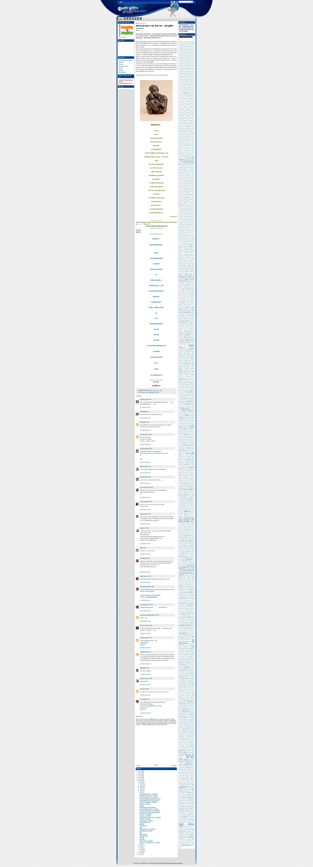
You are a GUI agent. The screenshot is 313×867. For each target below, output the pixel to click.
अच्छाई (184, 257)
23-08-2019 (185, 180)
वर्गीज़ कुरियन (191, 689)
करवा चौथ (184, 328)
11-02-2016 (192, 95)
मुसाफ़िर (188, 619)
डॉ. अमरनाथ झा (189, 439)
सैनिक (183, 806)
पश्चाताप (181, 502)
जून (140, 792)
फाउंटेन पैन (186, 537)
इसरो (191, 301)
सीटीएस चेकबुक (188, 794)
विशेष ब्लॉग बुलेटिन (182, 703)
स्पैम (186, 814)
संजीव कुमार (190, 772)
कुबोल (185, 345)
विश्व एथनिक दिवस (190, 705)
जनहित (193, 407)
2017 (139, 774)
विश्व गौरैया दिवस (185, 709)
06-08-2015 (186, 68)
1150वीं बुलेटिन (181, 101)
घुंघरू (141, 832)
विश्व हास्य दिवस (190, 733)
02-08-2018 (186, 49)
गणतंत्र (188, 365)
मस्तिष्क (184, 601)
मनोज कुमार (181, 598)
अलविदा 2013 (188, 273)
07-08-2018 (186, 74)
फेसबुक (193, 538)
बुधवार (185, 557)
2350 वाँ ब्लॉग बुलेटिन (184, 183)
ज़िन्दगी (180, 420)
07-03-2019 (192, 71)
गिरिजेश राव (181, 371)
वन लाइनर (181, 687)
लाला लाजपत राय (191, 678)
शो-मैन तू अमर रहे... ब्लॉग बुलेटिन (146, 841)
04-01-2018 (192, 55)
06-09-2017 (182, 69)
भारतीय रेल (181, 584)
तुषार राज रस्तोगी (190, 453)
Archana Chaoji (144, 434)
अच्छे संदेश (188, 257)
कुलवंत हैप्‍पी (192, 347)
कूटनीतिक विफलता (183, 349)
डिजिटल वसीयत (189, 436)
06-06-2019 (189, 66)
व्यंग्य (185, 744)
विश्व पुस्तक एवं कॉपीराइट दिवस (189, 719)
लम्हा (184, 676)
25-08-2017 (185, 194)
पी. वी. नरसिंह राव (184, 510)
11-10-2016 (183, 99)
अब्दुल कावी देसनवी (183, 265)
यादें (192, 631)
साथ (188, 789)
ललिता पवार (188, 676)
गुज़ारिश (189, 371)
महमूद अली (191, 601)
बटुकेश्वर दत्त (191, 543)
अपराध (184, 263)
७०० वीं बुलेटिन (192, 236)
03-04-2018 (186, 52)
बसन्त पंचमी (181, 548)
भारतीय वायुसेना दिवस (189, 584)
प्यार (179, 523)
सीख (183, 794)
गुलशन (192, 379)
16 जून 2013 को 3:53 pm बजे (145, 430)
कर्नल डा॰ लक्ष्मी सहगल (189, 329)
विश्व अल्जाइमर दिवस (191, 703)
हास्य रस (185, 829)
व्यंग (182, 744)
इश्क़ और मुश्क (184, 301)
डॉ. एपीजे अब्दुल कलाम (183, 442)
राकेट (193, 643)
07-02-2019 (186, 71)
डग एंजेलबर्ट (192, 434)
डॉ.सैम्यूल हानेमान (181, 448)
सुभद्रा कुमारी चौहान (190, 800)
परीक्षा (183, 500)
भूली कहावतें (142, 839)
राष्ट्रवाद (184, 657)
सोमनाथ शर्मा (187, 808)
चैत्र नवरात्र (191, 399)
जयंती (186, 415)
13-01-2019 (181, 109)
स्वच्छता (180, 816)
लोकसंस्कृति (184, 686)
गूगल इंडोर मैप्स (185, 382)
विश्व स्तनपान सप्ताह (183, 733)
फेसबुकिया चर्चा (183, 540)
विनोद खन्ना (192, 698)
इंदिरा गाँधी (192, 296)
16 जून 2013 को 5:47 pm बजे (145, 543)
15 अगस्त (180, 123)
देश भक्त (191, 470)
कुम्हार (187, 347)
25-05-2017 (181, 192)
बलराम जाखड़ (190, 545)
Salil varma (185, 845)
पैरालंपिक (180, 516)
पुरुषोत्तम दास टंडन (184, 513)
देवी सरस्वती (182, 470)
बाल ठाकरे (192, 551)
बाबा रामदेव (187, 549)
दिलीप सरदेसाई (184, 461)
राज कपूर (190, 645)
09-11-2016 (189, 85)
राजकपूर (180, 646)
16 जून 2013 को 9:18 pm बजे (145, 582)
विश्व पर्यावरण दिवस (143, 836)
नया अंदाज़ (180, 481)
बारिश (182, 551)
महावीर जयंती (185, 606)
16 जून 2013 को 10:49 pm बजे (145, 610)
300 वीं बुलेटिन (189, 224)
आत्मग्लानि (181, 290)
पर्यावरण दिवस (192, 500)
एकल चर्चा (188, 310)
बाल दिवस (182, 553)
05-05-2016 (192, 62)
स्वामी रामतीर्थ (192, 816)
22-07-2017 (187, 172)
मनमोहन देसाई (191, 597)
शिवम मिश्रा (138, 232)
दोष (183, 473)
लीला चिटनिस (184, 681)
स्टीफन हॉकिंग (181, 811)
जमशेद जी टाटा (185, 412)
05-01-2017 (182, 60)
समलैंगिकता (191, 778)
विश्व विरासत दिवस (185, 730)
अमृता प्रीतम (184, 266)
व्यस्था (188, 744)
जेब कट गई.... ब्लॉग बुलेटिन (145, 815)
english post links (189, 840)
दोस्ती (186, 473)
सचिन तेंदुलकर (192, 775)
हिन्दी (192, 834)
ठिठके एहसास (186, 434)
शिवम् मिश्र (181, 757)
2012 (139, 852)
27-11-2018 (192, 206)
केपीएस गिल (188, 354)
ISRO (193, 842)
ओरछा (192, 320)
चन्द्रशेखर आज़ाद (191, 390)
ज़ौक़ (190, 423)
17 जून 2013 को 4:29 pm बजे (145, 694)
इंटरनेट (185, 296)
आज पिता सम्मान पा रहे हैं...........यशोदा (156, 285)
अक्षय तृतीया (181, 255)
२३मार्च (190, 183)
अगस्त (141, 789)
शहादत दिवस (191, 749)
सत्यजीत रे (187, 776)
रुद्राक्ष (190, 670)
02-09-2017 (192, 49)
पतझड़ (180, 497)
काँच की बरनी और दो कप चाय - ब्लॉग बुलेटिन (149, 797)
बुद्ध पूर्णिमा (180, 557)
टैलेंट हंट (191, 431)
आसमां (181, 296)
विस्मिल (185, 739)
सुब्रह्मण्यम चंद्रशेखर (182, 800)
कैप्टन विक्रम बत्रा (182, 355)
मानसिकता (182, 614)
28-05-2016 (192, 210)
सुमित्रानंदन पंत (181, 802)
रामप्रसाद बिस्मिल (191, 654)
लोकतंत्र (185, 684)
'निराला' (185, 41)
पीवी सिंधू (190, 510)
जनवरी (141, 851)
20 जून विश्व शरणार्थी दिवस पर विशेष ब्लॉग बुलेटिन (150, 812)
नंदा (183, 478)
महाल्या (180, 606)
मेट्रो (188, 620)
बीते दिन (187, 556)
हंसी (184, 819)
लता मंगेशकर (191, 675)
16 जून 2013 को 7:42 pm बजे (145, 571)
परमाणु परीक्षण (190, 499)
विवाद (185, 700)
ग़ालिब (192, 369)
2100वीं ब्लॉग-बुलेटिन (184, 169)
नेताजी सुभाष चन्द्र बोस (187, 489)
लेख (192, 681)
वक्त (192, 686)
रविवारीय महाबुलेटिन (185, 641)
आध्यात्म (190, 290)
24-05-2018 (191, 184)
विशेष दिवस (184, 701)
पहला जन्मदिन (186, 502)
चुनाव (186, 398)
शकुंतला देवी (192, 744)
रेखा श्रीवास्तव (143, 558)
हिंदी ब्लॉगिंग (187, 832)
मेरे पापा (156, 318)
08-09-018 (192, 77)
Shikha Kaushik (144, 637)
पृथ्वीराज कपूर (186, 514)
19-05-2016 (181, 147)
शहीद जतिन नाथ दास (187, 750)
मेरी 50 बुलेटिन (182, 623)
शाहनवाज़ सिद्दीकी (183, 753)
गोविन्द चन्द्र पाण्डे (188, 385)
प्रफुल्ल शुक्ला (190, 526)
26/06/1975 (185, 202)
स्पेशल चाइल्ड (181, 814)
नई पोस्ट (138, 765)
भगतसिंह (184, 579)
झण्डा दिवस (185, 426)
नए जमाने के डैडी (156, 351)
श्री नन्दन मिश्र (192, 765)
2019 (139, 771)
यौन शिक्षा (188, 636)
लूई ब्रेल (189, 681)
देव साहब (188, 469)
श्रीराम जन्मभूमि (183, 770)
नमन (192, 480)
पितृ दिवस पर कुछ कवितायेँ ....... (156, 280)
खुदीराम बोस (181, 362)
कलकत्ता (180, 331)
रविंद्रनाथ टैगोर (187, 639)
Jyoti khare (143, 699)
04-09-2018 (186, 58)
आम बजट (182, 293)
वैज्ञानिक (180, 742)
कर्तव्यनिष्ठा (180, 329)
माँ (182, 609)
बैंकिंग (187, 560)
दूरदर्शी (141, 827)
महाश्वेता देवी (181, 608)
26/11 (180, 203)
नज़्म (185, 480)
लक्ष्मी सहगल (192, 673)
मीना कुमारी (189, 617)
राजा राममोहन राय (191, 648)
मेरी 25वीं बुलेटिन (191, 622)
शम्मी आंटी (183, 747)
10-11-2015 (189, 90)
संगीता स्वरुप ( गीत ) (144, 625)
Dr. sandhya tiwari (144, 604)
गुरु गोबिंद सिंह (192, 374)
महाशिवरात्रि (191, 606)
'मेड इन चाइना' (185, 43)
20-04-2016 (187, 151)
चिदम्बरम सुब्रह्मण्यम (183, 396)
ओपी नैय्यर (186, 318)
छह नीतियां (142, 805)
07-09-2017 (192, 74)
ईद (193, 301)
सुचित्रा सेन (188, 797)
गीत (185, 371)
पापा (156, 313)
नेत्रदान (180, 491)
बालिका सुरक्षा (182, 554)
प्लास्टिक (191, 534)
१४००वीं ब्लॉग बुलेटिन (182, 121)
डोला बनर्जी (187, 448)
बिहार (187, 554)
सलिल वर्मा (181, 787)
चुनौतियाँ (186, 399)
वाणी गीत (120, 68)
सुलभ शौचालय (183, 803)
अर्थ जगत (181, 271)
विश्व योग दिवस (187, 727)
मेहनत (192, 623)
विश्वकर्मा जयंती (188, 738)
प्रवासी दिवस (181, 527)
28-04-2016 (186, 210)
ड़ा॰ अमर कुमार (182, 436)
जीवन (193, 420)
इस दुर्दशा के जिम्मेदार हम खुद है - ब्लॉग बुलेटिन (149, 809)
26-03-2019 (191, 199)
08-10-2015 (189, 79)
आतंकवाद (188, 288)
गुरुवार (180, 379)
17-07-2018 (192, 132)
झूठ (179, 429)
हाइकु (192, 826)
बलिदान (185, 546)
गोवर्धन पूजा (182, 385)
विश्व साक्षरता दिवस (191, 731)
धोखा (189, 477)
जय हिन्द (181, 415)
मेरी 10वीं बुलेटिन (185, 622)
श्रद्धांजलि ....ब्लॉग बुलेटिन (145, 804)
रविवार (193, 639)
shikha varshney (144, 501)
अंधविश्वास (180, 254)
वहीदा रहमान (188, 690)
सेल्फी (180, 806)
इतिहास (192, 298)
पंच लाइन (191, 492)
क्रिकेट (182, 360)
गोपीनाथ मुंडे (187, 384)
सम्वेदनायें (180, 781)
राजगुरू (188, 646)
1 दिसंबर (184, 87)
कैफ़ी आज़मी (188, 355)
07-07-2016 (189, 73)
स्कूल (192, 809)
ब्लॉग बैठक (185, 575)
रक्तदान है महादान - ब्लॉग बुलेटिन (146, 821)
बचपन (186, 542)
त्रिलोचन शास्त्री (181, 456)
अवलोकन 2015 (188, 279)
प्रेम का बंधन (192, 529)
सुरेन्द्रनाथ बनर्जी (188, 802)
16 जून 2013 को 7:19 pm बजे (145, 553)
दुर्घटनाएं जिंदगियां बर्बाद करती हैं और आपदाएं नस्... (150, 800)
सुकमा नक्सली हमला (190, 795)
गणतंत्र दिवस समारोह (186, 366)
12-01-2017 (188, 101)
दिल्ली (188, 461)
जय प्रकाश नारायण (186, 414)
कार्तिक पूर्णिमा (187, 340)
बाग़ (189, 548)
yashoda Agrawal (144, 448)
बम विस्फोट (184, 545)
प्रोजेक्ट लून (188, 532)
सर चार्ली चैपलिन (187, 781)
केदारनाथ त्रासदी (187, 352)
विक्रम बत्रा (188, 694)
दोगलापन (180, 473)
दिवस (183, 462)
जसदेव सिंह (188, 417)
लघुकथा (182, 675)
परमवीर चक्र (183, 499)
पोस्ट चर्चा (181, 517)
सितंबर (141, 787)
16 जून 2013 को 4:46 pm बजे (145, 497)
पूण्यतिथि (180, 514)
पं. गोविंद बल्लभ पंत (186, 492)
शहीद (180, 750)
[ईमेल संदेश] (154, 390)
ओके (188, 317)
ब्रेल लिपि (184, 564)
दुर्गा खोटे (193, 464)
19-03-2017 (191, 145)
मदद (187, 595)
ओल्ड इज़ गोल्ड (182, 321)
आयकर (186, 293)
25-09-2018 (191, 194)
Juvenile (181, 843)
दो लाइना (191, 472)
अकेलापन (191, 254)
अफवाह (193, 263)
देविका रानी (192, 469)
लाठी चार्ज (192, 676)
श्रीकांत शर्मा (182, 767)
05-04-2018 (186, 62)
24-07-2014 (181, 186)
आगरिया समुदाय (188, 282)
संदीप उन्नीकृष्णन (185, 773)
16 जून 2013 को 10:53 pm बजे (145, 621)
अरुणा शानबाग (191, 268)
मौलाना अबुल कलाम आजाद (183, 630)
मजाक (184, 595)
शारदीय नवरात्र (192, 752)
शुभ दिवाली (191, 759)
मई (140, 844)
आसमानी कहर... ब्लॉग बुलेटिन (146, 814)
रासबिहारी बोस (187, 667)
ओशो (188, 321)
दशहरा (193, 458)
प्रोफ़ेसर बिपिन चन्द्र (185, 534)
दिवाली (187, 462)
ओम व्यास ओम (187, 320)
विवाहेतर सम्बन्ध (190, 700)
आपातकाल (192, 291)
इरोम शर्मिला (184, 299)
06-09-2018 (189, 69)
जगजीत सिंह (187, 404)
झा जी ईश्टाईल (183, 428)
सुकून (180, 797)
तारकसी (180, 451)
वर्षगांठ (180, 690)
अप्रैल (141, 846)
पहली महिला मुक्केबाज (191, 503)
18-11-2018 (185, 142)
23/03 (180, 181)
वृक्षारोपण (187, 741)
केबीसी (192, 354)
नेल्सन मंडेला (185, 491)
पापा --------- (156, 363)
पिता (156, 274)
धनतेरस (180, 475)
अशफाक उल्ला (190, 280)
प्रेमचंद (182, 531)
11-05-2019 (189, 96)
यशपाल (189, 631)
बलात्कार (180, 546)
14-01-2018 (187, 115)
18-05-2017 (185, 139)
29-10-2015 (192, 219)
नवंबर (141, 784)
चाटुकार (181, 393)
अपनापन (180, 263)
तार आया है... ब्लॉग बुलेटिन (145, 819)
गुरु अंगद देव (181, 374)
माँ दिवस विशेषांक (187, 609)
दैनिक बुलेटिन (185, 472)
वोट (179, 744)
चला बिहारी (188, 392)
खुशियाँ (183, 363)
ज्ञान (193, 423)
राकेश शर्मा (182, 645)
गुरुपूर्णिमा (191, 377)
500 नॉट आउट (184, 232)
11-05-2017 (182, 96)
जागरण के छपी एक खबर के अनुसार (143, 41)
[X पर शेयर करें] (159, 390)
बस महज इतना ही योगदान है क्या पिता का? (156, 291)
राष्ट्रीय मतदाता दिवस (183, 664)
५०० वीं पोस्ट (191, 232)
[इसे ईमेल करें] (156, 390)
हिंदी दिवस (189, 831)
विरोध (181, 700)
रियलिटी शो (191, 668)
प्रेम (188, 529)
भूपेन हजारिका (183, 590)
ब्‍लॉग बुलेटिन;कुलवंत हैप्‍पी (187, 571)
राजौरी (186, 651)
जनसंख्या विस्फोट (187, 407)
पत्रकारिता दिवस (191, 497)
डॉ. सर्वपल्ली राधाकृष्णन (187, 445)
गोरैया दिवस (192, 384)
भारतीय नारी (142, 644)
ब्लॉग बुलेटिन (130, 8)
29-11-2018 (182, 221)
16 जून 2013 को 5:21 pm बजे (145, 509)
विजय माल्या (185, 697)
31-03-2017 (191, 225)
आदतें (186, 290)
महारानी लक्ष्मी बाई (189, 604)
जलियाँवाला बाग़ (182, 417)
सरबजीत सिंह (182, 784)
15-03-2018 (186, 123)
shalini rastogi (143, 652)
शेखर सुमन (188, 761)
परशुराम (180, 500)
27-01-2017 (186, 203)
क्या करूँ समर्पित (156, 263)
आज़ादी (183, 288)
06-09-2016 (192, 68)
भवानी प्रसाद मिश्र (187, 581)
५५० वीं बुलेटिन (188, 233)
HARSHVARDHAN (145, 586)
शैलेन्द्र (188, 762)
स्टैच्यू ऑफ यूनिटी (187, 811)
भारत (186, 582)
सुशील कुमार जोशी (190, 803)
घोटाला (187, 388)
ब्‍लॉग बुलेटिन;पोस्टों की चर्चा (184, 573)
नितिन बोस (192, 484)
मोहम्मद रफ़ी (185, 628)
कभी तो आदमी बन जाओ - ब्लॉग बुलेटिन (147, 829)
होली (193, 837)
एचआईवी (193, 312)
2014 (139, 779)
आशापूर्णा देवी (192, 295)
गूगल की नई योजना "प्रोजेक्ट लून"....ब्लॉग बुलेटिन (150, 810)
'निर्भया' (189, 41)
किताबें (193, 340)
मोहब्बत (181, 628)
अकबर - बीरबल (186, 254)
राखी (186, 645)
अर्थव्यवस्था (186, 271)
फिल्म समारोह (189, 538)
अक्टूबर (141, 785)
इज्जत (188, 298)
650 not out (186, 236)
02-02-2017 (192, 46)
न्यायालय (180, 492)
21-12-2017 (186, 167)
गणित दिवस (181, 368)
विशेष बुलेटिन (189, 701)
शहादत (187, 749)
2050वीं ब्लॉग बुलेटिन (184, 164)
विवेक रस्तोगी (142, 422)
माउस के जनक (181, 611)
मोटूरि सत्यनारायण (189, 627)
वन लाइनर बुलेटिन (188, 687)
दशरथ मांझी (188, 458)
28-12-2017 (189, 214)
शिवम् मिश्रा (121, 70)
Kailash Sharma (144, 678)
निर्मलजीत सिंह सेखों (190, 486)
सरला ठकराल (188, 784)
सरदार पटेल (184, 783)
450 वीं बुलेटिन (187, 230)
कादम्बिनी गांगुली (192, 337)
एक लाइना (192, 309)
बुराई (193, 557)
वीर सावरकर (182, 741)
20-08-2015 (191, 153)
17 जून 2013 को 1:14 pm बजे (145, 674)
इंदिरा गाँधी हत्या (182, 298)
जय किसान (191, 412)
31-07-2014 (181, 227)
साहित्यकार (189, 792)
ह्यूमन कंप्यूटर (183, 839)
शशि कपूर (192, 747)
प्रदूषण (180, 526)
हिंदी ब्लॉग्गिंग (192, 832)
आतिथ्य (193, 288)
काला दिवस (142, 837)
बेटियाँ (183, 560)
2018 (139, 772)
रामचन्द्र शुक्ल (187, 653)
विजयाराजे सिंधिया (181, 698)
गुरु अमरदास (186, 374)
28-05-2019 (182, 211)
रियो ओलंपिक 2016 (182, 670)
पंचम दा (180, 494)
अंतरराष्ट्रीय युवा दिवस (182, 246)
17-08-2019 (189, 134)
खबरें (192, 360)
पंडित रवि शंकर (190, 495)
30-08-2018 (192, 222)
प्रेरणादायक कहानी (188, 531)
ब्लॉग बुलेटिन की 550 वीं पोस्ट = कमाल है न (148, 795)
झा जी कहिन (190, 428)
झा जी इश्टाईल (191, 426)
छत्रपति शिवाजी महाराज (190, 401)
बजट (182, 543)
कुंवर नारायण (184, 343)
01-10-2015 (189, 44)
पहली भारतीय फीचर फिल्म (182, 503)
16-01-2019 (188, 128)
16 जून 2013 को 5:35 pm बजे (145, 523)
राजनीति (192, 646)
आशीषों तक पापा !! (156, 296)
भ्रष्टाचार (180, 592)
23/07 (184, 181)
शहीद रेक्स (142, 824)
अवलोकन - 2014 (188, 274)
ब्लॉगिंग (184, 578)
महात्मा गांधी (181, 603)
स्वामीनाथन (191, 817)
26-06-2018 (187, 200)
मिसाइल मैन (184, 617)
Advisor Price (161, 863)
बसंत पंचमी (191, 546)
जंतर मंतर (181, 404)
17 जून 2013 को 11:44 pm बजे (145, 712)
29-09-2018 (186, 219)
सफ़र (187, 778)
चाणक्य (185, 393)
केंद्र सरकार (187, 351)
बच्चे (190, 542)
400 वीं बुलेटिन (181, 230)
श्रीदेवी (192, 767)
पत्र (187, 497)
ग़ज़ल (184, 365)
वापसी (181, 692)
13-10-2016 (187, 112)
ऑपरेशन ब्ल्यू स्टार (143, 834)
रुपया (193, 670)
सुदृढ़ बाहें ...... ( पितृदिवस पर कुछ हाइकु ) (156, 307)
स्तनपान (193, 811)
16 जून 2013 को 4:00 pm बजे (145, 444)
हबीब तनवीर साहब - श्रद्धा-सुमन (146, 831)
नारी (185, 484)
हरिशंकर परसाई (189, 822)
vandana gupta (144, 399)
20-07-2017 (185, 153)
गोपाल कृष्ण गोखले (181, 384)
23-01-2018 (187, 175)
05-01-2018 (189, 60)
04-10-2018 (192, 58)
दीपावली (185, 464)
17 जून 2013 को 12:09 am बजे (145, 647)
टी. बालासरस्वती (184, 429)
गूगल (180, 382)
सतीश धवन (182, 776)
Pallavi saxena (144, 576)
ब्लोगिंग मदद (189, 578)
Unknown (142, 689)
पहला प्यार (191, 502)
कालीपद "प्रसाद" (143, 466)
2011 (139, 854)
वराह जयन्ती (185, 689)
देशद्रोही (180, 472)
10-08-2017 (182, 90)
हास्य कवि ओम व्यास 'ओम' (189, 828)
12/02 (191, 106)
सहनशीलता (188, 787)
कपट (180, 326)
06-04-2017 (182, 66)
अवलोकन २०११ (182, 276)
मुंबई (193, 617)
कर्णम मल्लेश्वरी (190, 328)
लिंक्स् (180, 681)
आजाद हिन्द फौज (186, 287)
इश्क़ (179, 301)
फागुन (190, 537)
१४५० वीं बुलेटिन (190, 121)
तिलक (188, 451)
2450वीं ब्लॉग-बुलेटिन (186, 189)
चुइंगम (189, 396)
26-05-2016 (181, 200)
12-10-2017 (185, 106)
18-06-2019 (181, 140)
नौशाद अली (191, 491)
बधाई (180, 545)
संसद (193, 773)
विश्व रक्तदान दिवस (185, 728)
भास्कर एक (186, 589)
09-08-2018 (192, 84)
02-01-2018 (186, 46)
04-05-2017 (182, 57)
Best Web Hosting (168, 863)
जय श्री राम (192, 414)
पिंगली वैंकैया (187, 508)
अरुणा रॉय (185, 268)
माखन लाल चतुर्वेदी (188, 611)
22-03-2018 (191, 170)
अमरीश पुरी (188, 265)
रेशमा (182, 673)
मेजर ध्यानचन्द (183, 620)
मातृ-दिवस (183, 612)
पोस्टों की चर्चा (187, 519)
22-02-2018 (185, 170)
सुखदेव (183, 797)
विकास (184, 694)
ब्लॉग (188, 564)
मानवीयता (192, 612)
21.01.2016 (192, 167)
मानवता (188, 612)
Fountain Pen (188, 842)
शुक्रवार (185, 759)
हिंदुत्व (186, 834)
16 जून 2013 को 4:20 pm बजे (145, 472)
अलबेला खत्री (181, 273)
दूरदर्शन (183, 467)
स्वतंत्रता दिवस (185, 816)
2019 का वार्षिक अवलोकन (188, 162)
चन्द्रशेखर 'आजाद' (185, 390)
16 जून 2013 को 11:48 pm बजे (145, 633)
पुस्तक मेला (191, 513)
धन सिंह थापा (191, 473)
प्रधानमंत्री (184, 526)
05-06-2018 (182, 63)
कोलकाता (184, 357)
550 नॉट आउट (181, 233)
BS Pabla (188, 839)
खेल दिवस (187, 363)
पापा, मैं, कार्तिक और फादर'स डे (156, 375)
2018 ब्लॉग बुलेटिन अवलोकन (189, 159)
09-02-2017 (186, 80)
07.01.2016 (182, 76)
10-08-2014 (192, 88)
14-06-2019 (187, 118)
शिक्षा (183, 755)
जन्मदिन (183, 410)
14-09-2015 (185, 120)
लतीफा (180, 676)
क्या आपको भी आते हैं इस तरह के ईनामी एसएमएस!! (150, 595)
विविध (180, 701)
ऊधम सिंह (187, 307)
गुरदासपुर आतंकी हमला (185, 373)
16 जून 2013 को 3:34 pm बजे (145, 407)
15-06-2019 (192, 123)
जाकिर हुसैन (184, 418)
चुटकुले (181, 398)
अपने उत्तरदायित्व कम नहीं (145, 822)
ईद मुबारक (182, 302)
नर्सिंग (189, 481)
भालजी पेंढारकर (181, 589)
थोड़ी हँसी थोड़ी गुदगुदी (189, 456)
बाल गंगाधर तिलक (187, 551)
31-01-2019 (185, 225)
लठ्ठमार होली (186, 675)
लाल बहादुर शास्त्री (183, 678)
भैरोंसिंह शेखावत (190, 590)
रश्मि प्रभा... (121, 64)
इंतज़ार (189, 296)
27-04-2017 (182, 205)
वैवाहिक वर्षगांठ (191, 742)
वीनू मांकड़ (192, 739)
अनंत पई (184, 260)
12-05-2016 (181, 104)
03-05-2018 (192, 52)
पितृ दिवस (156, 369)
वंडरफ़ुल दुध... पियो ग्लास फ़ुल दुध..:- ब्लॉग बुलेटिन (150, 842)
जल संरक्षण (191, 415)
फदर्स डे (147, 392)
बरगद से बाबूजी (156, 340)
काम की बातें (182, 339)
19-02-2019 (185, 145)
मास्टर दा (180, 616)
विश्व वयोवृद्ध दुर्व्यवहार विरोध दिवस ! (156, 323)
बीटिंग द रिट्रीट (182, 556)
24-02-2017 (185, 184)
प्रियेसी (185, 529)
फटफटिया (180, 535)
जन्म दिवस (182, 409)
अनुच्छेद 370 (190, 260)
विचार (184, 695)
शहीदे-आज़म (185, 752)
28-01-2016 (182, 208)
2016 (139, 776)
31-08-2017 (187, 227)
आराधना (184, 295)
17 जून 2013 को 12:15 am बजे (145, 663)
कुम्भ (184, 347)
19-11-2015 (185, 148)
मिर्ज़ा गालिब (189, 616)
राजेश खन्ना (182, 651)
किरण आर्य (182, 342)
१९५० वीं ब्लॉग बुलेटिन (186, 150)
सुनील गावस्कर (184, 798)
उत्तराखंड (180, 304)
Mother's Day (187, 843)
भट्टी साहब (181, 581)
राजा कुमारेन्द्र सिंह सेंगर (123, 66)
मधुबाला (185, 597)
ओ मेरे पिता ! (156, 253)
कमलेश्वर (188, 326)
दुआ (189, 464)
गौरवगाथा (184, 387)
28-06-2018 (189, 211)
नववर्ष (187, 483)
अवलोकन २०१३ (184, 277)
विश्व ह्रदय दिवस (181, 738)
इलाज (188, 299)
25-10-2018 (187, 195)
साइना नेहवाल (184, 789)
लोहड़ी (189, 686)
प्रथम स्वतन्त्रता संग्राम (189, 524)
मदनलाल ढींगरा (192, 595)
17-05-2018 (186, 132)
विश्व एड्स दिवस (182, 705)
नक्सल (187, 478)
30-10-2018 (182, 224)
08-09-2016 (182, 79)
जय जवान (180, 414)
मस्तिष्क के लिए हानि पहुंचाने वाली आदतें (147, 807)
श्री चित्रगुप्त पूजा (185, 765)
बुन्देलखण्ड (189, 557)
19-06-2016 (187, 147)
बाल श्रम (187, 553)
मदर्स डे (181, 597)
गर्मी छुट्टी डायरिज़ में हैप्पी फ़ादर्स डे (156, 258)
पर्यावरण (187, 500)
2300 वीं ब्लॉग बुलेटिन (190, 181)
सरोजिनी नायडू (183, 786)
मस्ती (187, 601)
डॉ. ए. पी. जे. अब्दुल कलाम (190, 440)
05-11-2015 (186, 65)
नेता (179, 489)
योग (179, 636)
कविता (187, 334)
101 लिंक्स (184, 93)
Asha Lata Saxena (145, 487)
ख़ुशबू (190, 362)
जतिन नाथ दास (190, 406)
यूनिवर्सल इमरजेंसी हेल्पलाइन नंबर (188, 634)
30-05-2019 (189, 221)
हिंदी (193, 829)
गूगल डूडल (191, 382)
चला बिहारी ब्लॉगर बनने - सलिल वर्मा (126, 60)
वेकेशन (192, 741)
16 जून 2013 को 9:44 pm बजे (145, 600)
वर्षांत (184, 690)
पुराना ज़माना (192, 511)
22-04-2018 (181, 172)
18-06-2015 (191, 139)
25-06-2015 (187, 192)
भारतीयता (187, 587)
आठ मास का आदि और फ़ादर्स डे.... (156, 244)
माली (192, 614)
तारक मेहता (191, 450)
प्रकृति (183, 524)
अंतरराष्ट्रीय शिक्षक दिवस (188, 247)
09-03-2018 (182, 82)
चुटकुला (193, 396)
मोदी (193, 627)
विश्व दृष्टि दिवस (185, 716)
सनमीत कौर (183, 778)
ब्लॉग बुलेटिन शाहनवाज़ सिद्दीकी (189, 568)
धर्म (182, 477)
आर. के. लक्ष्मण (191, 293)
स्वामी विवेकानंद (184, 817)
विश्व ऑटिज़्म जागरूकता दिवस (184, 706)
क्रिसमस (185, 360)
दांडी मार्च (182, 459)
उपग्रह (190, 304)
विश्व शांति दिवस (184, 731)
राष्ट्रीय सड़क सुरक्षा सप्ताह (186, 665)
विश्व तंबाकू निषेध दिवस (183, 712)
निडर (189, 484)
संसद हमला (182, 775)
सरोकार (193, 784)
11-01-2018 (186, 95)
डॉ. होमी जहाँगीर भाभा (189, 447)
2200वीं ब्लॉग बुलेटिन (186, 173)
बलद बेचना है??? (156, 238)
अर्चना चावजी (192, 269)
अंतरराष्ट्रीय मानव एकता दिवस (188, 244)
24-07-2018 (187, 186)
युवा (188, 633)
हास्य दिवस (181, 829)
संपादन (190, 773)
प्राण (192, 527)
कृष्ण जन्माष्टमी (190, 349)
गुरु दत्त (182, 376)
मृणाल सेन (192, 619)
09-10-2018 (183, 85)
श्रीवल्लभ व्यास (181, 772)
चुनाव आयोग (190, 398)
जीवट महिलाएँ (189, 420)
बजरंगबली (186, 543)
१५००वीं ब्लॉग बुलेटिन (187, 126)
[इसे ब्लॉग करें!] (158, 390)
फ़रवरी (141, 849)
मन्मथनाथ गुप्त (187, 600)
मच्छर (181, 595)
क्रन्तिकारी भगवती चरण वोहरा (183, 358)
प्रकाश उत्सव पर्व (188, 523)
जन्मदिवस (190, 410)
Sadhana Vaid (143, 514)
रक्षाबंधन (182, 638)
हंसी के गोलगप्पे (189, 819)
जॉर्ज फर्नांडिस (181, 423)
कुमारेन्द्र (191, 346)
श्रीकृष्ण (187, 767)
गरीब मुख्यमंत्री (186, 369)
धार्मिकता (186, 477)
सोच (192, 806)
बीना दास (191, 556)
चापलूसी (189, 393)
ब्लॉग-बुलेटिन (188, 576)
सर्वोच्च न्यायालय (190, 786)
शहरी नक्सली (182, 749)
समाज (184, 779)
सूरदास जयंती (187, 805)
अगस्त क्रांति (187, 255)
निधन (181, 486)
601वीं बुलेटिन (185, 235)
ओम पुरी (182, 320)
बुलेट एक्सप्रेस (182, 559)
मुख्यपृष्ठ (155, 765)
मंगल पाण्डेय (185, 592)
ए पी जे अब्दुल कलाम (186, 309)
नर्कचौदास (185, 481)
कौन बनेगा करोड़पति (190, 357)
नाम (193, 483)
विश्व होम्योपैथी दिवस (189, 736)
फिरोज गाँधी (183, 538)
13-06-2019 (185, 110)
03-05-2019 (182, 54)
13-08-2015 (191, 110)
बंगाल (183, 542)
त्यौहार (191, 454)
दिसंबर (141, 782)
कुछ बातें (188, 343)
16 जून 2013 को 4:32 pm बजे (145, 483)
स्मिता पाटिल (191, 814)
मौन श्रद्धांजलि (191, 628)
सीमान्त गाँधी (183, 795)
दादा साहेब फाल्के (188, 459)
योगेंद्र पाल (183, 636)
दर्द (184, 458)
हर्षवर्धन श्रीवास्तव (122, 72)
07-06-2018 (182, 73)
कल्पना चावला (187, 331)
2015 (139, 777)
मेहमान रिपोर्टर (181, 625)
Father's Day (181, 842)
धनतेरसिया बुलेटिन (186, 475)
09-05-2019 (189, 82)
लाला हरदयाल (183, 679)
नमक (188, 480)
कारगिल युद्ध (187, 339)
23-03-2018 (181, 178)
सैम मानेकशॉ (188, 806)
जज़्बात (184, 406)
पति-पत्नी (184, 497)
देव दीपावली (183, 469)
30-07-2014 (186, 222)
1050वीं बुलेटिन (190, 93)
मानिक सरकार (188, 614)
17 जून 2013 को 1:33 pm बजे (145, 684)
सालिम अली (184, 792)
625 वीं (190, 235)
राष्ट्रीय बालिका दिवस (189, 662)
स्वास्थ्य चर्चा (181, 819)
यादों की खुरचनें (182, 633)
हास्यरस (190, 829)
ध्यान (192, 477)
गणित (192, 366)
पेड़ (192, 514)
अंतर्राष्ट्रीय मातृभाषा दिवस (188, 252)
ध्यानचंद (180, 478)
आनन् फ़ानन (184, 291)
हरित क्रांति (184, 820)
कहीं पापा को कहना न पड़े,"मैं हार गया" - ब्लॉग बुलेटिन (150, 817)
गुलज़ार (187, 379)
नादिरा (191, 483)
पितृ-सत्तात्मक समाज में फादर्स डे (156, 269)
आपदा (188, 291)
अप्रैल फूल (188, 263)
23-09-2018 (191, 180)
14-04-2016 (191, 117)
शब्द (179, 747)
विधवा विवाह (187, 698)
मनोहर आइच (187, 598)
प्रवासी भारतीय (187, 527)
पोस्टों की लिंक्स (184, 521)
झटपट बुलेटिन (187, 425)
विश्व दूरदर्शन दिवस (185, 714)
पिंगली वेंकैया (182, 508)
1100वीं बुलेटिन (190, 99)
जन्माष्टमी (180, 412)
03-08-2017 (189, 54)
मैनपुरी (180, 627)
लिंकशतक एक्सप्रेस (190, 679)
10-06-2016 (186, 88)
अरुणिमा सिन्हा (181, 269)
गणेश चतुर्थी (186, 368)
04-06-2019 (189, 57)
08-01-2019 (189, 76)
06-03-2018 (192, 65)
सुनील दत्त (191, 798)
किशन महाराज (189, 342)
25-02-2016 (185, 191)
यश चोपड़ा (184, 631)
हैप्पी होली (189, 837)
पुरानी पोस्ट (173, 765)
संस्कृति (187, 775)
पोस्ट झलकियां (187, 518)
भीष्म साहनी (192, 589)
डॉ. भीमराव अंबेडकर (191, 442)
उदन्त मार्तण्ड (185, 304)
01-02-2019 (192, 43)
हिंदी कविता (183, 831)
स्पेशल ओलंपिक (190, 813)
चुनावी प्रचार (181, 399)
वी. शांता (188, 739)
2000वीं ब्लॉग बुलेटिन (186, 156)
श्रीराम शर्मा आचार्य (190, 770)
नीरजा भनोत (190, 488)
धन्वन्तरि (192, 475)
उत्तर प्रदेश (191, 302)
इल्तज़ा (192, 299)
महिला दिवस (186, 608)
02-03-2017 (182, 47)
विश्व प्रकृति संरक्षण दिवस (183, 722)
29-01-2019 (186, 216)
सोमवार (191, 808)
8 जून (189, 238)
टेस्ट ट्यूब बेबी (186, 431)
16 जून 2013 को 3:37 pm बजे (145, 417)
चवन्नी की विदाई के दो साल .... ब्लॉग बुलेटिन (148, 794)
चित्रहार (188, 395)
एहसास (188, 315)
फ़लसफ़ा (181, 537)
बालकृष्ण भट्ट (192, 553)
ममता (192, 600)
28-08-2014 (186, 213)
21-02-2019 (192, 164)
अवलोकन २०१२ (191, 276)
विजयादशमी (191, 697)
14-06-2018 (181, 118)
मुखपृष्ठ (121, 2)
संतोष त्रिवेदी (142, 411)
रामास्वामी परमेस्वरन (190, 656)
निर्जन (185, 486)
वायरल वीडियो (186, 692)
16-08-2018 (191, 129)
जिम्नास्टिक (184, 420)
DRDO (193, 839)
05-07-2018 (189, 63)
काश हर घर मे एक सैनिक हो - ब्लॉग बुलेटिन (148, 802)
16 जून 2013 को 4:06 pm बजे (145, 462)
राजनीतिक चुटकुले (183, 648)
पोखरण (185, 516)
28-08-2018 (192, 213)
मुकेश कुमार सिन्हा (144, 477)
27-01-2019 (192, 203)
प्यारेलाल (183, 523)
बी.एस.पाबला (191, 554)
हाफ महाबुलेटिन (181, 828)
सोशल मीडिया (181, 809)
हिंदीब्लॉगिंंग (181, 834)
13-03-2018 (187, 109)
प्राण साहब (180, 529)
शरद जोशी (188, 747)
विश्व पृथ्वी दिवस (182, 720)
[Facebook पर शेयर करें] (161, 390)
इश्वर (188, 301)
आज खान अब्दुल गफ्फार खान (186, 285)
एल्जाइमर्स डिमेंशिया (182, 315)
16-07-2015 (185, 129)
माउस (192, 609)
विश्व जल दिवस (185, 711)
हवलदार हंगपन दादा (187, 826)
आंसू (179, 282)
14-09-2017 (191, 120)
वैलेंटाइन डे (185, 742)
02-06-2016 (189, 47)
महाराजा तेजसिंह (192, 603)
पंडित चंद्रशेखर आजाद (186, 494)
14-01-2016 (181, 115)
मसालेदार (180, 601)
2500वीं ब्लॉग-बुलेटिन (186, 197)
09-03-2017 (192, 80)
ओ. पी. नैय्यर (184, 317)
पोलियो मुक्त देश (190, 516)
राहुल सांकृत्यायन (185, 668)
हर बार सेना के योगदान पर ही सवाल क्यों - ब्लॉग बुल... (150, 799)
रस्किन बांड (189, 643)
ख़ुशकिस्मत (185, 362)
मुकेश (181, 619)
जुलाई (141, 790)
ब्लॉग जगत (182, 565)
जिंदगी (189, 418)
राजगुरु (184, 646)
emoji (182, 840)
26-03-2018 (185, 199)
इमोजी (180, 299)
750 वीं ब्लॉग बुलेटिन (183, 238)
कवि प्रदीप (189, 332)
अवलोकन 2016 (182, 280)
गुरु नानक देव (188, 376)
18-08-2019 (187, 140)
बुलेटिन (187, 559)
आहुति (141, 548)
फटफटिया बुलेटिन (187, 535)
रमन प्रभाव (181, 639)
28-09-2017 (182, 214)
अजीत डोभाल (186, 258)
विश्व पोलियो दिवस (190, 720)
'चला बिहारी (180, 41)
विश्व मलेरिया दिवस (188, 725)
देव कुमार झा (121, 62)
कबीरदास (183, 326)
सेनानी (192, 805)
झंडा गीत (181, 425)
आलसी (188, 295)
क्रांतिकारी (192, 358)
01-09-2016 (182, 44)
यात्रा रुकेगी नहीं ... (144, 825)
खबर (189, 360)
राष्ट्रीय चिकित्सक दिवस (185, 659)
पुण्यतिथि (186, 511)
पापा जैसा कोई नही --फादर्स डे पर (156, 357)
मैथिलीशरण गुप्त (190, 625)
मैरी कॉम (183, 627)
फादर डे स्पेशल (156, 334)
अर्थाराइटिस (191, 271)
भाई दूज (193, 581)
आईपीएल (183, 282)
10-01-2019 (189, 87)
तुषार (183, 453)
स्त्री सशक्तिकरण (183, 813)
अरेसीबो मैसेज (187, 269)
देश (186, 470)
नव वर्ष (184, 483)
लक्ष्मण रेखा (186, 673)
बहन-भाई (185, 548)
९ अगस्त (182, 241)
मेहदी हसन (188, 623)
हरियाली (189, 820)
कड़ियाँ (191, 323)
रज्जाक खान (187, 638)
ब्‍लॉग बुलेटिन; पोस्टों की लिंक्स (187, 570)
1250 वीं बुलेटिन (190, 107)
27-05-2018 (189, 205)
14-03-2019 (185, 117)
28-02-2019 (189, 208)
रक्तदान (192, 636)
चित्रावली (192, 395)
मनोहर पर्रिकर (192, 598)
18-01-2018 (188, 137)
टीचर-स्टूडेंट (189, 429)
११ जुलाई (180, 95)
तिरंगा (184, 451)
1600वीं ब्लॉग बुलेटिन (182, 131)
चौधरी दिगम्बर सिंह (181, 401)
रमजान (192, 638)
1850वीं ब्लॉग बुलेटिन (186, 143)
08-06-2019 (186, 77)
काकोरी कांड (185, 337)
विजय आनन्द (188, 695)
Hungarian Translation (178, 863)
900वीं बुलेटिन (187, 241)
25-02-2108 (191, 191)
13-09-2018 (181, 112)
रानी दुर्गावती (190, 651)
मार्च (140, 847)
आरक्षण (180, 295)
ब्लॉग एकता (192, 564)
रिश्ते (187, 670)
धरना (180, 477)
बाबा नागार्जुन (182, 549)
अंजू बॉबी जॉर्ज (184, 243)
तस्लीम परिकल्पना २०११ (183, 450)
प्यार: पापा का (156, 329)
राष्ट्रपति (180, 657)
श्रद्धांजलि (187, 764)
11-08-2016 (186, 98)
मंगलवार (190, 592)
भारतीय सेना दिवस (188, 586)
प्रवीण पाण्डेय (143, 668)
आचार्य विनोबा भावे (187, 284)
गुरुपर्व (187, 377)
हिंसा (189, 834)
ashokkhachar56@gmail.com (148, 615)
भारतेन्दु (192, 587)
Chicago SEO (154, 863)
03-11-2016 (186, 55)
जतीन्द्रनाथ (181, 407)
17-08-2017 (182, 134)
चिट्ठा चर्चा (184, 395)
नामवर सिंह (181, 484)
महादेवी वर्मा (186, 603)
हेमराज (185, 837)
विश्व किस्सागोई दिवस (186, 708)
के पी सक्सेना (181, 351)
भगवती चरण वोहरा (190, 579)
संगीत (186, 772)
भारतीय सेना (181, 586)
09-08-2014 (186, 84)
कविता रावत (192, 334)
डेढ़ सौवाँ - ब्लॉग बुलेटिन (188, 437)
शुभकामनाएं (181, 761)
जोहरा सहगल (187, 423)
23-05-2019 (187, 178)
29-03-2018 (192, 216)
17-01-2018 (189, 131)
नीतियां (185, 488)
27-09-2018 (186, 206)
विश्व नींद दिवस (192, 716)
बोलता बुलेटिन (184, 562)
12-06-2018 (187, 104)
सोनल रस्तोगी (181, 808)
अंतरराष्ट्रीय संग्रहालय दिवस (183, 249)
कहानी (185, 335)
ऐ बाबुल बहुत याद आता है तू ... (156, 302)
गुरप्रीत (192, 373)
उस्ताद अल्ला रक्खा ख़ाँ (186, 306)
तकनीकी (192, 448)
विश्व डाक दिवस (192, 711)
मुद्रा (185, 619)
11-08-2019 (192, 98)
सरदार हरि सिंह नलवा (191, 783)
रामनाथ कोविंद (185, 654)
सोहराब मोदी (188, 809)
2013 (139, 780)
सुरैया (193, 802)
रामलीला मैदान (183, 656)
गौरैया (188, 387)
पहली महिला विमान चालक (185, 505)
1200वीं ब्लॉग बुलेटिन (182, 107)
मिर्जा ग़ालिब (184, 616)
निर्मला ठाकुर (181, 488)
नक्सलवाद (191, 478)
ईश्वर (187, 302)
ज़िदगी (192, 418)
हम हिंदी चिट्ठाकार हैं (144, 642)
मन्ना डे (182, 600)
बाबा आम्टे (192, 548)
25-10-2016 (181, 195)
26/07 (191, 202)
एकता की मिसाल (183, 310)
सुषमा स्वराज (181, 805)
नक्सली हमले (181, 480)
